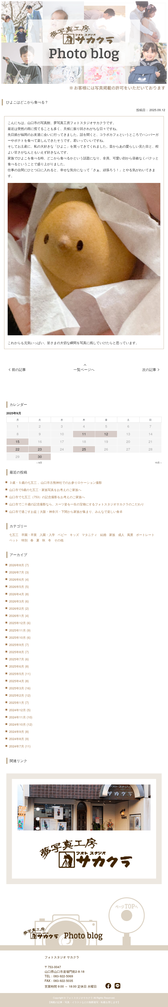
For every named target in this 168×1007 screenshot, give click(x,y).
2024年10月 (17, 724)
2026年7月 (16, 572)
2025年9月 (16, 644)
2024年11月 (17, 717)
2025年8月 (16, 652)
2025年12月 (17, 623)
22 (17, 449)
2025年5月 (16, 673)
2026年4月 (16, 594)
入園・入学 (47, 534)
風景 (130, 534)
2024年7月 (16, 746)
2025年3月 (16, 688)
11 (84, 433)
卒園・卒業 (29, 534)
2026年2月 (16, 608)
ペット (13, 540)
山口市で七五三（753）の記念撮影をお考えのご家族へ (47, 497)
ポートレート (145, 534)
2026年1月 (16, 615)
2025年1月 (16, 702)
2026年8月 (16, 565)
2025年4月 (16, 681)
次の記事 (149, 369)
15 (17, 441)
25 (84, 449)
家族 (112, 534)
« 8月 (39, 462)
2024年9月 (16, 731)
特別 (24, 540)
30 (40, 456)
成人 (121, 534)
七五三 (13, 534)
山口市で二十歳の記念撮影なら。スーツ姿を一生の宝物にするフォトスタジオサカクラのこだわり (76, 504)
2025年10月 (17, 637)
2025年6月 (16, 666)
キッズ (74, 534)
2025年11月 (17, 630)
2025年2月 (16, 695)
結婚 (103, 534)
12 (106, 433)
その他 (58, 540)
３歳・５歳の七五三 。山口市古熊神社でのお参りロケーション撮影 (55, 482)
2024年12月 (17, 710)
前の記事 (19, 369)
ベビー (62, 534)
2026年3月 (16, 601)
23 (40, 449)
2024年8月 (16, 739)
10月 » (158, 462)
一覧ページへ (84, 369)
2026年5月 (16, 586)
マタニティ (89, 534)
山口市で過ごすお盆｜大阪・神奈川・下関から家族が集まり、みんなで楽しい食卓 (65, 511)
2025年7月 (16, 659)
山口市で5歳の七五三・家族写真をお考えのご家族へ (45, 489)
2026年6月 (16, 579)
